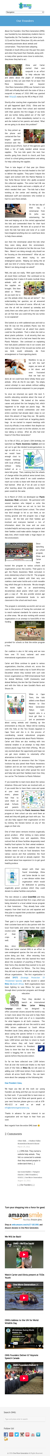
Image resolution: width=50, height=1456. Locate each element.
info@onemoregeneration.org (17, 1107)
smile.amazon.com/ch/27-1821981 (25, 1224)
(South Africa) (14, 984)
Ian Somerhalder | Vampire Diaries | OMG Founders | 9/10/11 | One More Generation (30, 1175)
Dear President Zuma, (13, 1083)
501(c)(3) (12, 96)
